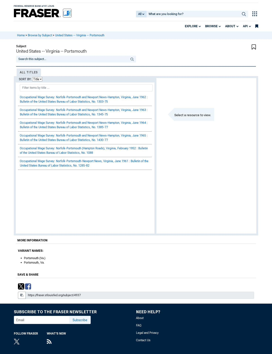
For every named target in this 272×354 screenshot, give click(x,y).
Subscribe (80, 320)
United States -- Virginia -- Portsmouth (79, 35)
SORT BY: (25, 79)
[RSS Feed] (56, 342)
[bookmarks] (256, 26)
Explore (191, 26)
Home (21, 35)
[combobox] (193, 14)
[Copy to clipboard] (22, 295)
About (230, 26)
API (245, 26)
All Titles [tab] (29, 72)
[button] (236, 47)
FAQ (138, 325)
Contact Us (143, 340)
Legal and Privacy (147, 333)
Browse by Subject (40, 35)
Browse (211, 26)
